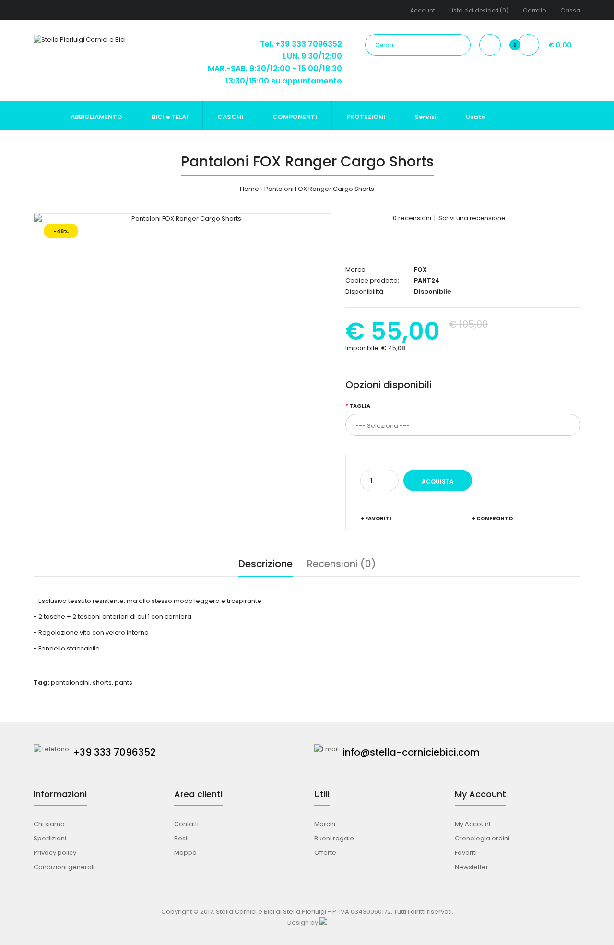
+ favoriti (375, 518)
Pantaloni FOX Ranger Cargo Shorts (319, 188)
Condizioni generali (64, 867)
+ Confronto (492, 518)
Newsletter (471, 867)
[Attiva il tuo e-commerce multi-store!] (323, 922)
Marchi (324, 823)
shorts (102, 682)
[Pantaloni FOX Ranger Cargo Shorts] (182, 219)
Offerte (325, 852)
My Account (473, 823)
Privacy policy (55, 852)
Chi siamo (49, 823)
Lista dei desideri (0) (478, 10)
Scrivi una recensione (472, 218)
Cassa (570, 10)
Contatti (186, 823)
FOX (420, 269)
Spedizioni (50, 838)
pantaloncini (70, 682)
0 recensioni (412, 218)
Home (249, 188)
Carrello (534, 10)
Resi (180, 838)
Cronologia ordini (482, 838)
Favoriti (466, 852)
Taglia (359, 406)
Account (422, 10)
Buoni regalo (334, 838)
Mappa (185, 852)
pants (123, 682)
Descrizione (265, 563)
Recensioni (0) (341, 563)
